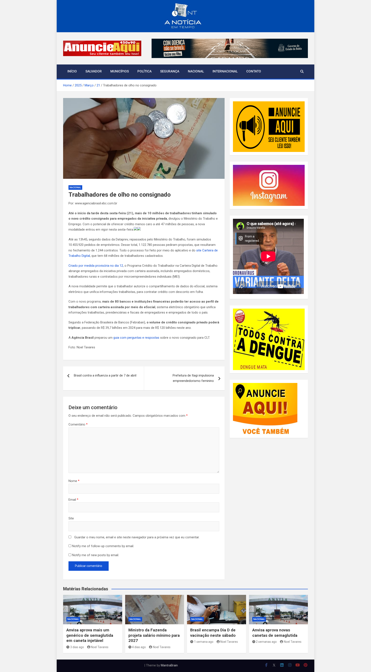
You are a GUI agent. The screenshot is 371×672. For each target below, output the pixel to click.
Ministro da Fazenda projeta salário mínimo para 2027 (154, 635)
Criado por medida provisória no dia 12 (95, 266)
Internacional (225, 71)
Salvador (93, 71)
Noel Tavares (99, 647)
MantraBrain (169, 665)
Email (73, 500)
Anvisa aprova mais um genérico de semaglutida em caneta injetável (89, 635)
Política (144, 71)
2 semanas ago (266, 641)
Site (71, 518)
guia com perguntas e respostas (136, 338)
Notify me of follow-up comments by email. (103, 546)
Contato (253, 71)
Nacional (196, 71)
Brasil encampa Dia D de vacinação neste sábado (213, 633)
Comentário (78, 424)
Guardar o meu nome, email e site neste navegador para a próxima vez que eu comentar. (136, 537)
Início (72, 71)
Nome (73, 481)
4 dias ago (139, 647)
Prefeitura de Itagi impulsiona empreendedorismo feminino (193, 378)
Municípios (119, 71)
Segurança (169, 71)
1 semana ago (203, 641)
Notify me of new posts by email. (95, 555)
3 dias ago (77, 647)
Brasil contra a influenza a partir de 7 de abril (105, 375)
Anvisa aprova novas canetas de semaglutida (274, 633)
